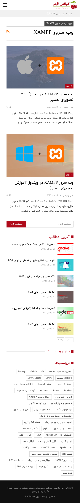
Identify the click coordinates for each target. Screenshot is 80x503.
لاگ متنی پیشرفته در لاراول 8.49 (37, 276)
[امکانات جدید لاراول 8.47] (65, 329)
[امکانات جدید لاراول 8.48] (65, 297)
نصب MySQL (29, 447)
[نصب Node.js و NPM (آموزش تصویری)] (65, 313)
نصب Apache (66, 447)
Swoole (56, 390)
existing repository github (60, 371)
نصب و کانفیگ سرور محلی (44, 454)
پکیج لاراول (43, 466)
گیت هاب (67, 473)
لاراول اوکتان (25, 435)
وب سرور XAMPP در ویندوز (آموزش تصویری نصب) (44, 185)
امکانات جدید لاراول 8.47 (41, 324)
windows (44, 390)
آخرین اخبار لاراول (63, 397)
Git (42, 371)
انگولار (46, 428)
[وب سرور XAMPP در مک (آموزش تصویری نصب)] (40, 67)
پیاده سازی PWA (25, 466)
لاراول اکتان (66, 441)
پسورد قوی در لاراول (62, 466)
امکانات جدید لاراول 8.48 (41, 292)
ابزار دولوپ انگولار (63, 409)
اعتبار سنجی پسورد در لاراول (58, 422)
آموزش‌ (69, 86)
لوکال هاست (28, 441)
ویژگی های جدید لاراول (39, 460)
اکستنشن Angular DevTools (59, 435)
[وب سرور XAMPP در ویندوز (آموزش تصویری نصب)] (40, 155)
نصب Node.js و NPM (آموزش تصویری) (33, 308)
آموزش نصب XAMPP (39, 397)
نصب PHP (67, 454)
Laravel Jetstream (64, 384)
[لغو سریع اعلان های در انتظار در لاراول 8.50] (65, 265)
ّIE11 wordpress (16, 460)
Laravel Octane (45, 384)
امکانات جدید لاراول (62, 428)
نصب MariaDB (48, 447)
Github (34, 371)
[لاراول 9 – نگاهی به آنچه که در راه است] (65, 249)
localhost (68, 390)
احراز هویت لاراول (42, 409)
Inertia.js (22, 371)
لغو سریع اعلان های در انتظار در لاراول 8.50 (31, 260)
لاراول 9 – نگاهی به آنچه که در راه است (33, 244)
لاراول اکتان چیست (48, 441)
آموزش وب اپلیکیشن (61, 403)
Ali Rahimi (30, 496)
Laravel (49, 378)
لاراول (38, 435)
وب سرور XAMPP (63, 460)
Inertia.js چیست (64, 378)
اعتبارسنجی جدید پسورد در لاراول (56, 416)
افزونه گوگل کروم (32, 422)
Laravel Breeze (34, 378)
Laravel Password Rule (23, 384)
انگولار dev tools (30, 428)
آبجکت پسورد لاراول (25, 390)
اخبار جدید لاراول (21, 409)
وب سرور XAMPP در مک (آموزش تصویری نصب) (45, 97)
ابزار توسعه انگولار (37, 403)
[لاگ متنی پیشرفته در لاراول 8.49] (65, 281)
